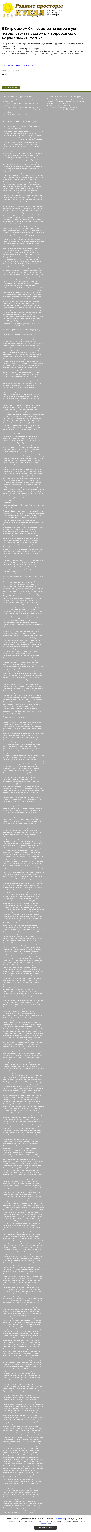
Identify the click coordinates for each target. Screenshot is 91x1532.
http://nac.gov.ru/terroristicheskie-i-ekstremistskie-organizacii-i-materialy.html (20, 575)
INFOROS (66, 110)
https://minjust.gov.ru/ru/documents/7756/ (27, 324)
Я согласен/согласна (45, 1528)
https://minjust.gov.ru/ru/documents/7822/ (27, 711)
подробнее (60, 1519)
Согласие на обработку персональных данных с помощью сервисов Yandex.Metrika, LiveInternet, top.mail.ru (21, 110)
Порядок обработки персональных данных (19, 97)
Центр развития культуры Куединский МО (20, 65)
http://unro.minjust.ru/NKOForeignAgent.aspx (20, 505)
